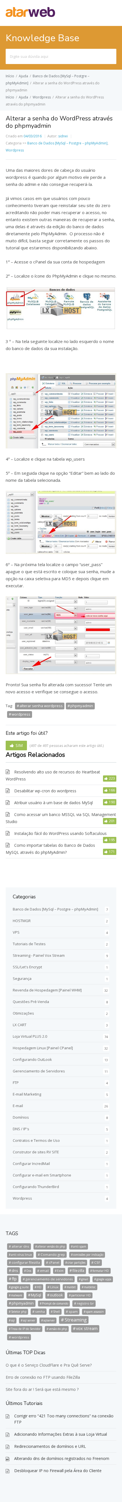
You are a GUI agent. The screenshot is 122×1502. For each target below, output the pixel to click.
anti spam (79, 1246)
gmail (84, 1279)
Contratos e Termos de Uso (36, 1140)
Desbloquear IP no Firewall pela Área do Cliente (58, 1470)
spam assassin (95, 1312)
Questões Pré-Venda (31, 1001)
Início (10, 76)
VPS (16, 932)
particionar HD (81, 1295)
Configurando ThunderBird (36, 1186)
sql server (29, 1320)
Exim (60, 1271)
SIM (19, 745)
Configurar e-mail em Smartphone (42, 1175)
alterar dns (20, 1246)
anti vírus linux (21, 1255)
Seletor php (18, 1312)
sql (13, 1320)
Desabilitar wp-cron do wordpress (45, 790)
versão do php (58, 1329)
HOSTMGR (22, 920)
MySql (36, 1295)
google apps (103, 1279)
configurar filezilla (26, 1262)
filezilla (78, 1270)
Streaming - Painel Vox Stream (39, 955)
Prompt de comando (55, 1303)
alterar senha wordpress (41, 705)
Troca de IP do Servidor (26, 1329)
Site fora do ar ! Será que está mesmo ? (42, 1389)
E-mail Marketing (27, 1094)
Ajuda (23, 76)
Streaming (76, 1320)
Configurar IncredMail (31, 1163)
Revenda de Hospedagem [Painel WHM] (47, 990)
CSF (97, 1262)
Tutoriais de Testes (29, 943)
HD (39, 1287)
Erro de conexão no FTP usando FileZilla (43, 1377)
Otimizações (23, 1013)
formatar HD (100, 1271)
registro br (85, 1303)
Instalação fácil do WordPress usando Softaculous (60, 833)
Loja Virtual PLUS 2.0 (30, 1036)
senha (40, 1311)
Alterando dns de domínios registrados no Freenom (61, 1458)
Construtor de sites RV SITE (36, 1151)
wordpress (21, 714)
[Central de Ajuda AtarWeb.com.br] (30, 15)
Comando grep (53, 1254)
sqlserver (49, 1320)
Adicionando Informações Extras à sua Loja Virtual (60, 1434)
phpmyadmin (81, 705)
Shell (56, 1312)
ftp (14, 1278)
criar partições (76, 1263)
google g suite (20, 1287)
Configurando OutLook (32, 1059)
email (44, 1270)
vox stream (87, 1328)
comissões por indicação (88, 1255)
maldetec (90, 1287)
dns (15, 1270)
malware (16, 1295)
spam (73, 1311)
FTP (16, 1082)
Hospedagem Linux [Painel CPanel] (43, 1047)
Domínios (21, 1117)
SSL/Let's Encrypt (27, 966)
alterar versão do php (51, 1246)
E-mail (18, 1105)
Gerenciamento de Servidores (39, 1071)
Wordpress (42, 97)
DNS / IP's (21, 1128)
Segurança (22, 978)
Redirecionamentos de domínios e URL (50, 1446)
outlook (56, 1295)
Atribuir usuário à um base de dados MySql (53, 802)
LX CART (19, 1024)
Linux (54, 1287)
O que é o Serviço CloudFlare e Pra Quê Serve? (49, 1365)
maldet (71, 1287)
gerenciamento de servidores (49, 1279)
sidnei (63, 136)
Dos (28, 1271)
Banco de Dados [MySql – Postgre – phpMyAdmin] (67, 143)
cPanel (54, 1262)
